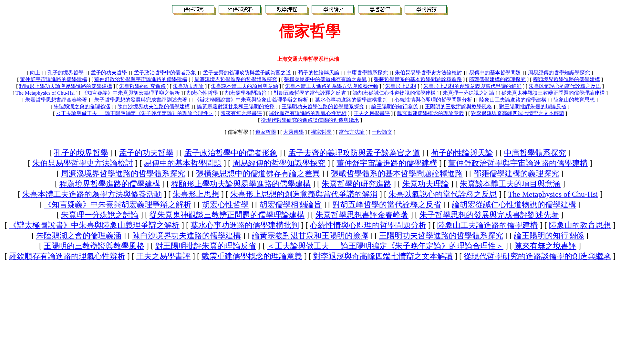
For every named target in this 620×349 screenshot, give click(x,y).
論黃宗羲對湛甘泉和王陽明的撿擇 (235, 106)
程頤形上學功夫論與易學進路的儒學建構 (65, 86)
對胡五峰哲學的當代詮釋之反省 (310, 93)
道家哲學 (265, 132)
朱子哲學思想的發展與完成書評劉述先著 (140, 99)
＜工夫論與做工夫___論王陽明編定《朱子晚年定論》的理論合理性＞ (134, 113)
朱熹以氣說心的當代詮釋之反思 (565, 86)
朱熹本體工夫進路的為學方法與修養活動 (331, 86)
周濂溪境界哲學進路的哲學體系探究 (235, 79)
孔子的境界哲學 (65, 72)
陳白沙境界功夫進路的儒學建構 (154, 106)
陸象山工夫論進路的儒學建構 (512, 99)
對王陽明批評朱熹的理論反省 (532, 106)
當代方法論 (352, 132)
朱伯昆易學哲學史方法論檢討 (428, 72)
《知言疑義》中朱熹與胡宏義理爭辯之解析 (131, 93)
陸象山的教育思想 (574, 99)
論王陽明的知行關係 (394, 106)
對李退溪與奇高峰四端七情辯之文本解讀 (517, 113)
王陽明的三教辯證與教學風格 (458, 106)
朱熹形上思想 (400, 86)
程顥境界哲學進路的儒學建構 (566, 79)
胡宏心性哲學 (202, 93)
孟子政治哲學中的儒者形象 (165, 72)
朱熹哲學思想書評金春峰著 (56, 99)
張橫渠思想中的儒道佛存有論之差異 (325, 79)
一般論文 (382, 132)
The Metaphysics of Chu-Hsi (45, 93)
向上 (35, 72)
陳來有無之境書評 (241, 113)
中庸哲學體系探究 (367, 72)
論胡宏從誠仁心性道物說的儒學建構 (394, 93)
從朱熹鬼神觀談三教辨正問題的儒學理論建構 (553, 93)
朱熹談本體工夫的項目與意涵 (244, 86)
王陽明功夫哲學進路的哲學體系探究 (323, 106)
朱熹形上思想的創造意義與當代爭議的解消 (472, 86)
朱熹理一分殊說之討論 (468, 93)
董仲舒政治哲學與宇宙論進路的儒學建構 (140, 79)
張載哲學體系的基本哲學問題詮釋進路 (418, 79)
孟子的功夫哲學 (109, 72)
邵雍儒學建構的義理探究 (497, 79)
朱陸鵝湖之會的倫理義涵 (82, 106)
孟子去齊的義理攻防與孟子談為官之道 (247, 72)
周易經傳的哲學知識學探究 (559, 72)
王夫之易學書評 (372, 113)
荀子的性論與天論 (318, 72)
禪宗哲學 (321, 132)
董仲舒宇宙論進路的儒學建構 (53, 79)
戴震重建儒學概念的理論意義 (430, 113)
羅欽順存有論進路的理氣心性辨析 (307, 113)
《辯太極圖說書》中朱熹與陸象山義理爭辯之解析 (251, 99)
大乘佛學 (293, 132)
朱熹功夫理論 (188, 86)
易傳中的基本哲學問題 (495, 72)
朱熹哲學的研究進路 (142, 86)
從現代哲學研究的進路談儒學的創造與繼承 (310, 120)
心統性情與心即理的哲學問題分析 (433, 99)
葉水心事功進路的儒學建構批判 (351, 99)
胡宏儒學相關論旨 (245, 93)
